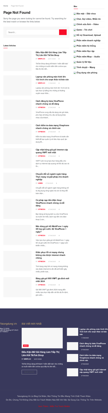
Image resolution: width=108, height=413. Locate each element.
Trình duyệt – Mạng (85, 67)
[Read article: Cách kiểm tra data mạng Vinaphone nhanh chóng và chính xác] (17, 134)
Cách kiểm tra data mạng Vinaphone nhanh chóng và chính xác (52, 126)
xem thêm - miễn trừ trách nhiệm (54, 406)
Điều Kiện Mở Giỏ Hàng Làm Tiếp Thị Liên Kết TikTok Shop (51, 54)
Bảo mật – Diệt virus (86, 13)
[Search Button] (63, 32)
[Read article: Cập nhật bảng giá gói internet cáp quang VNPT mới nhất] (17, 158)
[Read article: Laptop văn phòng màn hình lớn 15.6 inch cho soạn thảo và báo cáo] (17, 85)
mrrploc (41, 59)
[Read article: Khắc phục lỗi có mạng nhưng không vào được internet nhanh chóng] (17, 261)
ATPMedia (41, 107)
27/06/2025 (52, 107)
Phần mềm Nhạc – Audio (88, 56)
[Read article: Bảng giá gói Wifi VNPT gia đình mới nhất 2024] (17, 287)
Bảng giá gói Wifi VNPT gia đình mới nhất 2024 (52, 280)
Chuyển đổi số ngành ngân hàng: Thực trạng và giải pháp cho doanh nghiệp (52, 176)
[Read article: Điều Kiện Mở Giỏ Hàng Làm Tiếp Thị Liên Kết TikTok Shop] (17, 61)
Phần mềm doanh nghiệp (88, 40)
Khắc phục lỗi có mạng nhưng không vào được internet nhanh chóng (50, 255)
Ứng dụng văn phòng (86, 72)
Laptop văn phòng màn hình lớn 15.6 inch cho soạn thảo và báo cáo (52, 78)
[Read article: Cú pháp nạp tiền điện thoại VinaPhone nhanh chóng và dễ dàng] (17, 209)
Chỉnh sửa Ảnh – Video (87, 24)
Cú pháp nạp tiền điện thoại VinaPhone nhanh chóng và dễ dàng (50, 203)
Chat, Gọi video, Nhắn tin (88, 18)
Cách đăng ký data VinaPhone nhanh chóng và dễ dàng (50, 102)
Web (26, 346)
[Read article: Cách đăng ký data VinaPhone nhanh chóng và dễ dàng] (17, 110)
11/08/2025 (52, 83)
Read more (30, 371)
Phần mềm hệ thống (86, 45)
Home (5, 5)
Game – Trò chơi (84, 29)
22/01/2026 (52, 59)
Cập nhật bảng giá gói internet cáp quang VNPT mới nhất (52, 151)
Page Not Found (17, 5)
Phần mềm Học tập (85, 51)
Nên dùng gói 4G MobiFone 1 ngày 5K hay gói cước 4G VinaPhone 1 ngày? (52, 229)
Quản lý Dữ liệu (83, 61)
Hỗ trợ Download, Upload (88, 35)
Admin (40, 183)
